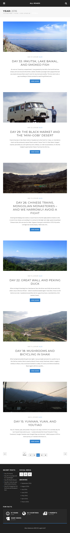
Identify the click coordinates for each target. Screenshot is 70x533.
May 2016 (25, 495)
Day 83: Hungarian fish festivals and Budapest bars (11, 488)
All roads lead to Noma (35, 8)
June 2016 (25, 492)
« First (24, 454)
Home (16, 13)
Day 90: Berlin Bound (10, 480)
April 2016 (25, 498)
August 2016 (25, 486)
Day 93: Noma (8, 473)
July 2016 (24, 489)
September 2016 (26, 483)
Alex (40, 57)
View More (35, 81)
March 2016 (25, 501)
